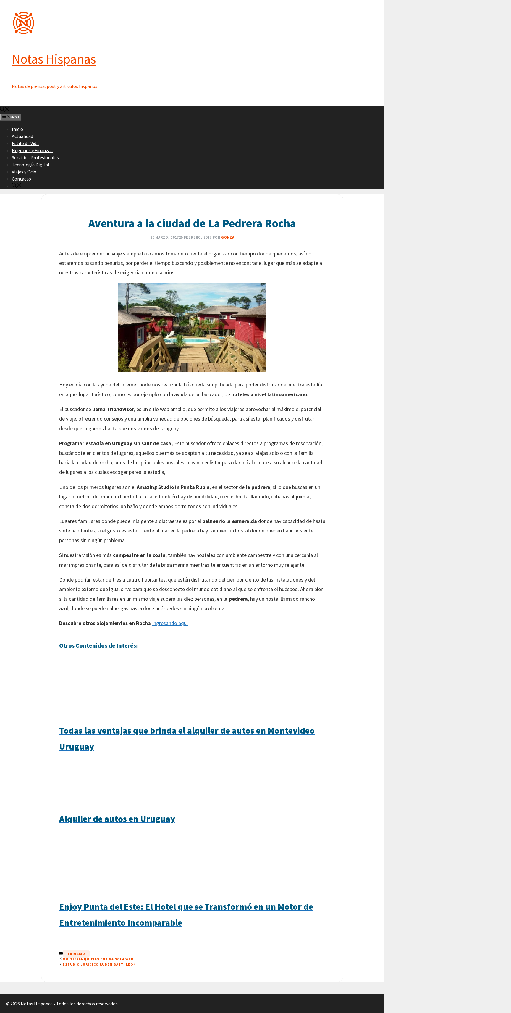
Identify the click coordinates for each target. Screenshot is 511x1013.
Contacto (21, 179)
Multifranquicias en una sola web (98, 959)
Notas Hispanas (54, 59)
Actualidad (22, 136)
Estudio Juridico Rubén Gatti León (99, 964)
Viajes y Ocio (24, 172)
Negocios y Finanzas (32, 150)
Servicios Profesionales (35, 157)
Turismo (76, 953)
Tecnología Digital (30, 165)
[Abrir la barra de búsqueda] (4, 110)
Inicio (17, 129)
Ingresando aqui (170, 623)
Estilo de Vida (25, 143)
